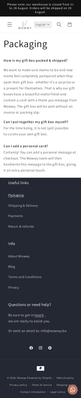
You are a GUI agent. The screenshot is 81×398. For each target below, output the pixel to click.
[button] (9, 24)
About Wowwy (19, 256)
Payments (15, 216)
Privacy (13, 287)
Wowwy (21, 378)
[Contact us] (73, 390)
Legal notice (57, 392)
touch (39, 315)
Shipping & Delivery (23, 205)
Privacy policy (18, 385)
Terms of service (42, 385)
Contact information (32, 392)
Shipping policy (66, 385)
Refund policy (65, 378)
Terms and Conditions (25, 277)
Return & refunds (21, 226)
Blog (11, 266)
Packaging (16, 195)
